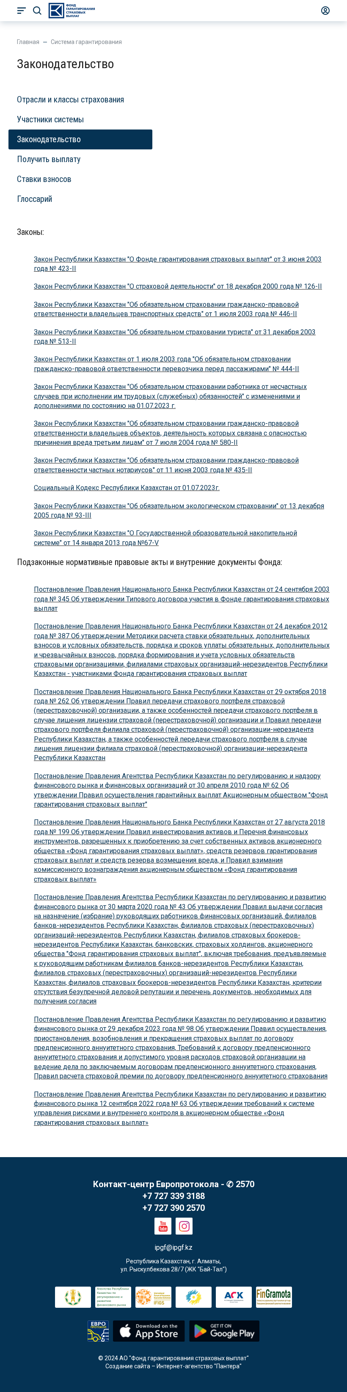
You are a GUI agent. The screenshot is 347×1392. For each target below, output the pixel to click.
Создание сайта (127, 1366)
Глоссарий (34, 199)
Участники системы (50, 119)
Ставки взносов (44, 179)
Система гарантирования (86, 42)
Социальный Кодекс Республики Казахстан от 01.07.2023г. (127, 488)
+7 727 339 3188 (174, 1196)
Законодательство (49, 139)
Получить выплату (48, 159)
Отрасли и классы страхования (70, 99)
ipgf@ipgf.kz (173, 1247)
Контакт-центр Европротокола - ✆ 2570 (173, 1184)
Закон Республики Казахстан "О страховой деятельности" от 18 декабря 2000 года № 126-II (178, 286)
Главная (28, 42)
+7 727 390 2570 (174, 1208)
